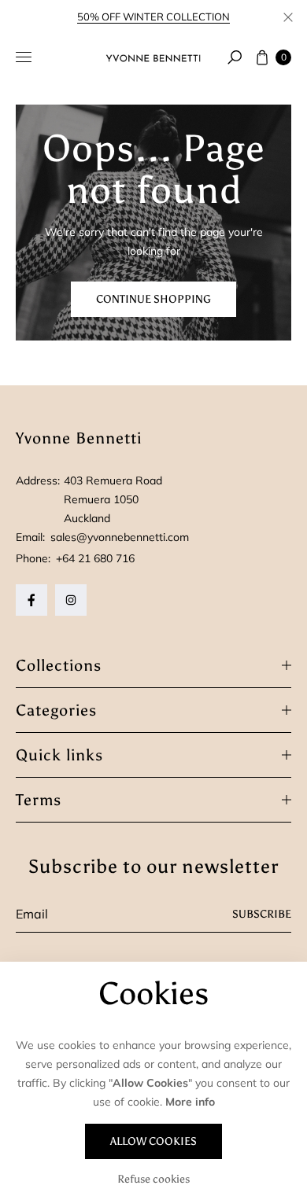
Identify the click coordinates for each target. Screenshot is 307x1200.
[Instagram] (71, 600)
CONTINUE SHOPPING (153, 299)
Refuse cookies (153, 1179)
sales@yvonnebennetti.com (118, 537)
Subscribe (261, 914)
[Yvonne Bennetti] (153, 57)
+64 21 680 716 (95, 558)
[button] (234, 57)
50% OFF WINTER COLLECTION (153, 16)
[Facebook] (31, 600)
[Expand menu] (23, 57)
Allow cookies (153, 1141)
